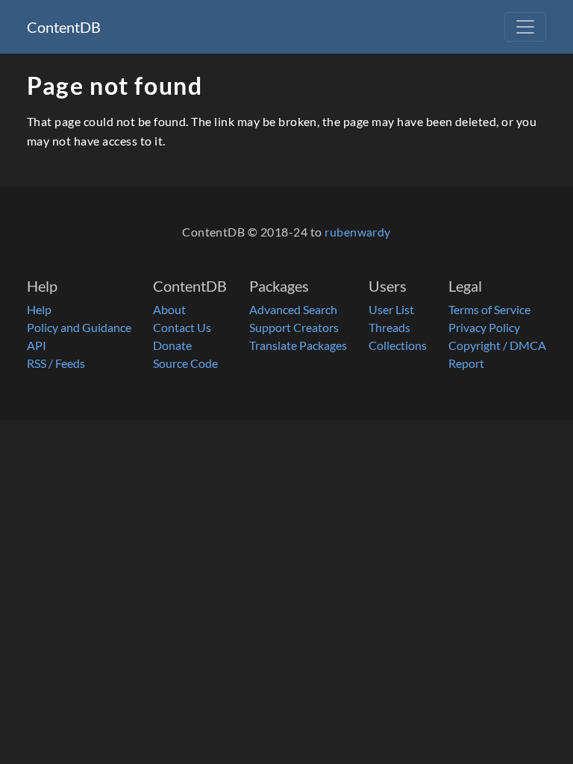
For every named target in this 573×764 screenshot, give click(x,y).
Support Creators (294, 327)
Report (466, 363)
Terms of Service (489, 309)
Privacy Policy (484, 327)
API (36, 345)
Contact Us (182, 327)
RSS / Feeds (56, 363)
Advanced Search (293, 309)
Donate (172, 345)
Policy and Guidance (79, 327)
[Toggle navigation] (525, 27)
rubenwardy (358, 232)
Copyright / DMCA (497, 345)
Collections (398, 345)
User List (391, 309)
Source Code (185, 363)
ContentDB (64, 27)
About (169, 309)
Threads (389, 327)
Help (39, 309)
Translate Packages (298, 345)
